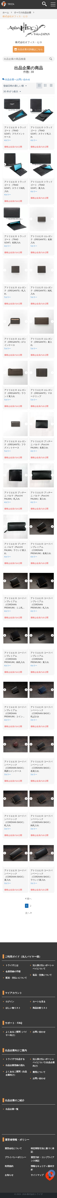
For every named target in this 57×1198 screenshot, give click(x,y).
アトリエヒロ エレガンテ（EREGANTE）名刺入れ (41, 239)
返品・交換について (42, 974)
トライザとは (12, 965)
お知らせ (9, 1174)
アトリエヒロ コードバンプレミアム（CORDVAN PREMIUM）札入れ (41, 603)
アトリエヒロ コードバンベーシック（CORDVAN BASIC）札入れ (15, 820)
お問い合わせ (39, 1031)
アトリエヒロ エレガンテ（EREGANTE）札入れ (15, 290)
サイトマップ (37, 1174)
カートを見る (39, 1001)
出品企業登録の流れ (15, 1065)
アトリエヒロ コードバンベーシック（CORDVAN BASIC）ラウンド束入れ (41, 875)
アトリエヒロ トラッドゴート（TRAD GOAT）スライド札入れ (41, 132)
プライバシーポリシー (15, 1157)
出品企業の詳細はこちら (30, 49)
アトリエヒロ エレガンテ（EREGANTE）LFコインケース (15, 341)
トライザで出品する (15, 1059)
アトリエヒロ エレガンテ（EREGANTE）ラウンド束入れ (15, 393)
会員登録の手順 (13, 971)
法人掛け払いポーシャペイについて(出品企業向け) (44, 1062)
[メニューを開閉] (53, 4)
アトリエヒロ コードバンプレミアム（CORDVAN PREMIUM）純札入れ (15, 657)
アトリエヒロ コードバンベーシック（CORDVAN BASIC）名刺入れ (41, 766)
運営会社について (13, 1148)
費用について (39, 1071)
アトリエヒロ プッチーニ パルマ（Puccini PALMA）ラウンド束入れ (15, 548)
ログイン (10, 1001)
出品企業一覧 (12, 1109)
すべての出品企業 (22, 12)
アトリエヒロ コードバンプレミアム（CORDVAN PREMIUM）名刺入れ (41, 548)
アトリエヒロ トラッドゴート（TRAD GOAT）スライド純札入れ (15, 186)
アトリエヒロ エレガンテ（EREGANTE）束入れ (41, 341)
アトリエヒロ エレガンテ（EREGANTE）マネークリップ (41, 393)
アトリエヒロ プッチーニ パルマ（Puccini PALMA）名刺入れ (41, 444)
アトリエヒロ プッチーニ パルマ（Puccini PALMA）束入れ (41, 495)
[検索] (44, 4)
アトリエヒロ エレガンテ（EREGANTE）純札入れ (41, 290)
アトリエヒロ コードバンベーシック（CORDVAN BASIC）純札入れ (41, 820)
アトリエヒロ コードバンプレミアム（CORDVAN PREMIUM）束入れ (41, 657)
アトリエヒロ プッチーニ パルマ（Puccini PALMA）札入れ (15, 495)
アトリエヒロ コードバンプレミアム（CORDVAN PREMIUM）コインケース (15, 712)
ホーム (6, 12)
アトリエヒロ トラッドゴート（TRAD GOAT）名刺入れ (15, 239)
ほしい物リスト (13, 1007)
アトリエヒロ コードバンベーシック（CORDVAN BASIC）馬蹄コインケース (15, 766)
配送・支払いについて (16, 977)
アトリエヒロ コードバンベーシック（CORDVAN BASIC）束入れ (15, 875)
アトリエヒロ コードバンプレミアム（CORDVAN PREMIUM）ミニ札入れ (15, 603)
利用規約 (9, 1166)
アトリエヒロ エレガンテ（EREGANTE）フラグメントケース (15, 444)
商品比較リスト (40, 1007)
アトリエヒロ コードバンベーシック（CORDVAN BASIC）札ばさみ (41, 712)
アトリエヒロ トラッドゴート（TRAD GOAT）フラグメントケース (15, 132)
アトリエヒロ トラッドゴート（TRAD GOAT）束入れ (41, 184)
